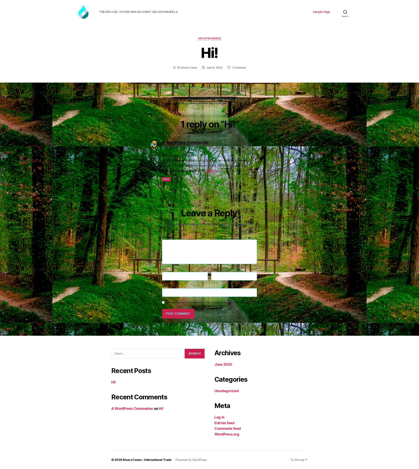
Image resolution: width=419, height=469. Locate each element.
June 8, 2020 (214, 67)
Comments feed (227, 428)
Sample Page (321, 12)
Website (166, 285)
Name (166, 269)
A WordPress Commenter (132, 409)
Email (215, 269)
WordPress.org (226, 434)
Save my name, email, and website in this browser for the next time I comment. (208, 302)
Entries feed (224, 423)
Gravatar (211, 170)
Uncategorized (209, 38)
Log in (219, 417)
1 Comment (239, 67)
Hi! (113, 382)
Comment (167, 237)
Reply (166, 179)
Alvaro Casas (189, 67)
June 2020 (223, 364)
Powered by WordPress (191, 459)
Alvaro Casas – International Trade (147, 459)
